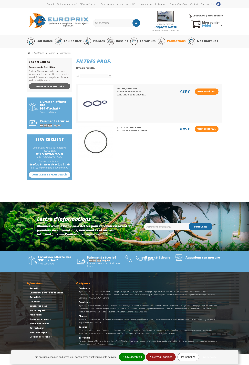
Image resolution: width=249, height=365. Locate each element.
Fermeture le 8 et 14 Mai (42, 67)
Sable (104, 311)
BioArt (194, 319)
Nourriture (188, 291)
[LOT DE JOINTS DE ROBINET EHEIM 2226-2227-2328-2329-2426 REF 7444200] (95, 103)
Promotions (176, 41)
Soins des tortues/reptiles (167, 341)
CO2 (204, 291)
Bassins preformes (92, 330)
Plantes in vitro (184, 319)
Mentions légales (39, 332)
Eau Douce (44, 41)
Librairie (106, 298)
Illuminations (207, 330)
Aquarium (82, 305)
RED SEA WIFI (156, 305)
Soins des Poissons (103, 294)
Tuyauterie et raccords (197, 294)
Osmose (197, 291)
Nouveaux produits (40, 319)
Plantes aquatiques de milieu (142, 319)
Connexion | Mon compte (208, 15)
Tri (77, 75)
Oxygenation (147, 330)
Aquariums (83, 291)
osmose (142, 308)
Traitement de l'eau (120, 294)
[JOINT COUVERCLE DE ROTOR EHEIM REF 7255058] (95, 142)
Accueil (50, 4)
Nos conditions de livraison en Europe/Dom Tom (163, 4)
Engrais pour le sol (86, 322)
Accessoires (139, 333)
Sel (99, 311)
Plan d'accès (207, 4)
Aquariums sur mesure (112, 4)
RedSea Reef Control (171, 305)
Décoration (83, 298)
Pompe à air (137, 291)
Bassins (122, 41)
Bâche (81, 330)
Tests (131, 294)
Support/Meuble (95, 291)
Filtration (106, 291)
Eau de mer (72, 41)
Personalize (188, 357)
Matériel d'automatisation (177, 294)
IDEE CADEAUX (95, 298)
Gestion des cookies (41, 336)
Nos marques (207, 41)
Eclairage (115, 291)
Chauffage (148, 291)
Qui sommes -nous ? (67, 4)
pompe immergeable (148, 341)
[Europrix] (59, 20)
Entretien (211, 294)
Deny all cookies (162, 357)
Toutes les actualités (50, 86)
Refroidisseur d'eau (161, 291)
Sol (123, 333)
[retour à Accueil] (30, 53)
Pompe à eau (126, 291)
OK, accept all (133, 357)
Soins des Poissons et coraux (177, 308)
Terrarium (148, 41)
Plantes (99, 41)
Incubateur (102, 344)
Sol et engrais (159, 294)
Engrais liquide (209, 319)
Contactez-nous (38, 305)
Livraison (35, 301)
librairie (98, 322)
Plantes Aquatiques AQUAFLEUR (91, 319)
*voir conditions (48, 112)
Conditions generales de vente (46, 292)
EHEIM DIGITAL (176, 291)
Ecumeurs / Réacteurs (140, 305)
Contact (194, 4)
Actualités (131, 4)
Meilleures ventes (39, 323)
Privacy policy (208, 357)
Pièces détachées (89, 4)
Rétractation (37, 328)
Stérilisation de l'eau (86, 294)
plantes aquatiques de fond (166, 319)
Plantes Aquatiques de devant (117, 319)
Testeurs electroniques (143, 294)
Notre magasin (38, 310)
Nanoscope (132, 308)
